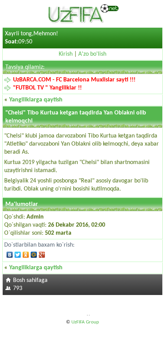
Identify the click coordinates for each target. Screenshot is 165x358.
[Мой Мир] (34, 255)
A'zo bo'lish (92, 54)
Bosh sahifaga (30, 280)
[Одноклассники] (26, 255)
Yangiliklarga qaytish (36, 100)
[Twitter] (18, 255)
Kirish (66, 54)
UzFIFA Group (85, 322)
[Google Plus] (42, 255)
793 (17, 288)
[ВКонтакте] (10, 255)
